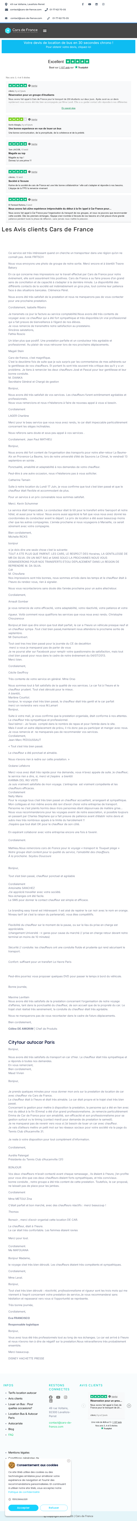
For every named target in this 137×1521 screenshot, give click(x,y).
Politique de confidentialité (24, 1492)
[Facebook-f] (82, 4)
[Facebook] (51, 1397)
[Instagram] (103, 4)
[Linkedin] (96, 4)
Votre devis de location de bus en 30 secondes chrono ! (68, 45)
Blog (11, 1429)
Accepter (23, 1508)
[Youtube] (89, 4)
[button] (45, 30)
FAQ (10, 1434)
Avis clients (15, 1398)
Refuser (54, 1508)
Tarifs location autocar (22, 1392)
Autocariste (15, 1423)
